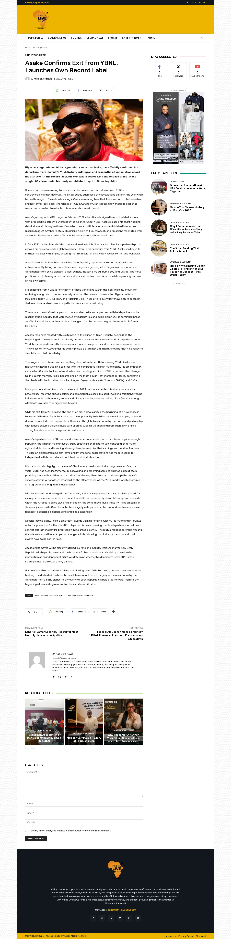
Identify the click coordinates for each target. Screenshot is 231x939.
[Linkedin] (111, 918)
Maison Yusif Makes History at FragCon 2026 (84, 739)
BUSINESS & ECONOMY (83, 734)
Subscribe (197, 65)
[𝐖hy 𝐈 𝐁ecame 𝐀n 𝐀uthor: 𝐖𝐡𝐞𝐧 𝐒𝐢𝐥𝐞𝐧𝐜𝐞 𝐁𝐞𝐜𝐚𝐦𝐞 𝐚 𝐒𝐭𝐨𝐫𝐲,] (123, 722)
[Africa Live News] (28, 79)
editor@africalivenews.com (122, 910)
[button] (202, 38)
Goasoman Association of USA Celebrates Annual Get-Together (44, 737)
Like (159, 65)
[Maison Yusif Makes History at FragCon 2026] (84, 722)
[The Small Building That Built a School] (159, 248)
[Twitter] (196, 3)
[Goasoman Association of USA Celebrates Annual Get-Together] (44, 722)
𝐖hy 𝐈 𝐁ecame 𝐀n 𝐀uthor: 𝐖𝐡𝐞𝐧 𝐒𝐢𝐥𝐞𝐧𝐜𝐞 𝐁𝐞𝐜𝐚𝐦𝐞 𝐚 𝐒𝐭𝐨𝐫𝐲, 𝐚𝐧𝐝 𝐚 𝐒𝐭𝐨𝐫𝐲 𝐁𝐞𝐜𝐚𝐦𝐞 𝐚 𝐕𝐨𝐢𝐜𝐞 (123, 737)
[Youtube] (204, 3)
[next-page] (33, 750)
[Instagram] (192, 3)
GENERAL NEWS (44, 731)
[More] (113, 611)
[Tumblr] (129, 918)
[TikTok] (65, 676)
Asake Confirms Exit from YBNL (49, 595)
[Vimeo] (200, 3)
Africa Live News (43, 79)
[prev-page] (27, 750)
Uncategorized (40, 47)
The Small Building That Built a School (184, 250)
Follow (178, 65)
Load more (177, 283)
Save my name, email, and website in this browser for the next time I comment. (70, 830)
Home (28, 47)
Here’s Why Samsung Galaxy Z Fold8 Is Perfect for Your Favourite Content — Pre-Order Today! (187, 270)
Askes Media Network (75, 936)
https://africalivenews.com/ (64, 658)
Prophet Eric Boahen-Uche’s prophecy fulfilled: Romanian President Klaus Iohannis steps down (115, 635)
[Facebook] (188, 3)
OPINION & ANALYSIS (123, 731)
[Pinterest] (120, 918)
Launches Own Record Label (80, 595)
